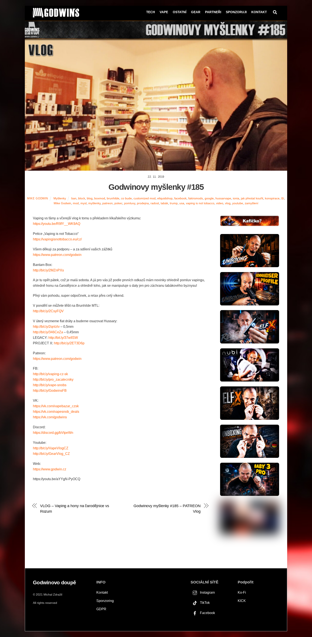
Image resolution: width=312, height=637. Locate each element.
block (81, 198)
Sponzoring (105, 601)
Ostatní (179, 12)
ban (73, 198)
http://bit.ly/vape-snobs (49, 385)
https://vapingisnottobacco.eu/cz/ (57, 239)
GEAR (195, 12)
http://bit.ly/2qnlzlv (46, 326)
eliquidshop (165, 198)
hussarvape (223, 198)
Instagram (207, 592)
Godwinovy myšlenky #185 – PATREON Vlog (167, 509)
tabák (164, 203)
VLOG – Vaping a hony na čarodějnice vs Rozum (74, 509)
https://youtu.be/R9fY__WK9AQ (56, 224)
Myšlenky (59, 198)
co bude (126, 198)
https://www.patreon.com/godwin (57, 255)
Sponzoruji (236, 12)
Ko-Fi (242, 592)
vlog (227, 203)
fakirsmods (195, 198)
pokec (118, 203)
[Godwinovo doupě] (56, 15)
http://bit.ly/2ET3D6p (69, 343)
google (209, 198)
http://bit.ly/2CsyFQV (48, 311)
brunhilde (113, 198)
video (219, 203)
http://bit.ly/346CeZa (48, 332)
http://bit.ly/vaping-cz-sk (50, 374)
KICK (242, 601)
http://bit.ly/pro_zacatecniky (53, 379)
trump (174, 203)
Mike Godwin (37, 198)
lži (282, 198)
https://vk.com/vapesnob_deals (56, 411)
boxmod (99, 198)
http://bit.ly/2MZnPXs (48, 270)
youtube (237, 203)
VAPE (164, 12)
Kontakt (259, 12)
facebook (180, 198)
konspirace (272, 198)
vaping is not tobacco (200, 203)
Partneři (213, 12)
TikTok (204, 602)
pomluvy (129, 203)
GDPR (101, 609)
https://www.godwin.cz (49, 469)
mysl (83, 203)
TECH (150, 12)
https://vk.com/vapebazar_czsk (56, 406)
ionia (236, 198)
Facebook (207, 613)
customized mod (145, 198)
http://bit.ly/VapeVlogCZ (50, 448)
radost (154, 203)
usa (181, 203)
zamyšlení (251, 203)
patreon (107, 203)
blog (90, 198)
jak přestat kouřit (252, 198)
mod (76, 203)
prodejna (143, 203)
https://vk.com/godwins (50, 417)
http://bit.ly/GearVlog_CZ (51, 453)
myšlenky (94, 203)
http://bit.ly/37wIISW (63, 337)
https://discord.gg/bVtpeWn (53, 432)
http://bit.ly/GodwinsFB (50, 390)
